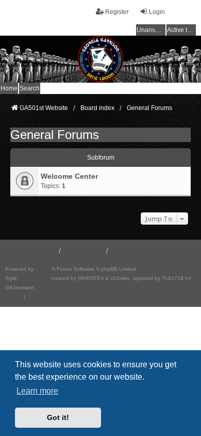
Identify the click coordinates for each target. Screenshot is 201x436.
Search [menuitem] (30, 88)
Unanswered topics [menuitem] (151, 30)
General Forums (54, 135)
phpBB (43, 269)
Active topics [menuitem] (181, 30)
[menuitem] (13, 297)
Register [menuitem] (117, 11)
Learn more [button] (37, 390)
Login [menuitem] (157, 11)
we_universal (34, 278)
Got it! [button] (58, 417)
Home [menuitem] (9, 88)
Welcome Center (69, 176)
